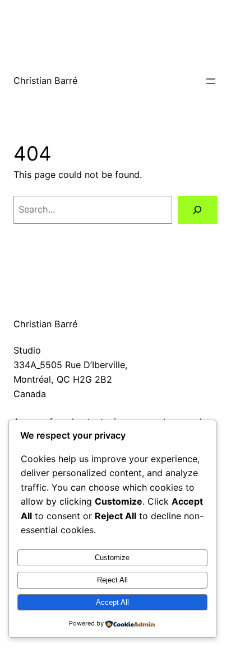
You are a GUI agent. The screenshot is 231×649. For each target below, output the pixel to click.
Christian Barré (45, 80)
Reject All (112, 580)
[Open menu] (211, 81)
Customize (112, 557)
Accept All (112, 602)
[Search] (198, 210)
